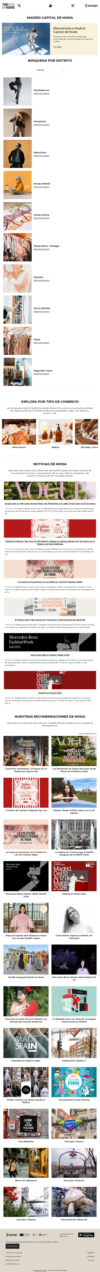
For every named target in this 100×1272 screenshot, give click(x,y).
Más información (42, 93)
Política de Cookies (12, 1260)
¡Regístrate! (12, 1246)
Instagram (90, 1253)
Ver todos (57, 47)
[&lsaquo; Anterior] (4, 432)
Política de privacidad (13, 1256)
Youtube (91, 1260)
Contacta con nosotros (14, 1253)
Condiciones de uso (12, 1264)
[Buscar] (29, 5)
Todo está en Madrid (40, 1270)
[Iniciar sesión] (51, 5)
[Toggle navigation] (73, 5)
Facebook (90, 1256)
